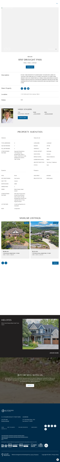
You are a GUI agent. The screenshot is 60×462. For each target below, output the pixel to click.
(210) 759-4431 (4, 419)
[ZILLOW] (45, 429)
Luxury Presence (34, 454)
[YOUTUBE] (52, 426)
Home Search (34, 427)
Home (2, 427)
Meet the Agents (11, 427)
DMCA (2, 439)
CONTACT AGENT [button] (22, 117)
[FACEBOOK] (45, 426)
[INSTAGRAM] (49, 426)
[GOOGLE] (55, 426)
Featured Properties (23, 427)
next (9, 49)
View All (55, 263)
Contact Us (4, 428)
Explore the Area (54, 352)
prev (5, 49)
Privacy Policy (55, 454)
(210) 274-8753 (37, 113)
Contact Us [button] (30, 385)
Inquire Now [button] (30, 67)
